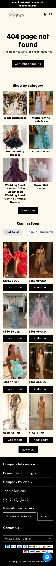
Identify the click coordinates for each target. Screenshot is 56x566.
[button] (5, 14)
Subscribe (45, 516)
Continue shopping (28, 63)
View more (28, 210)
